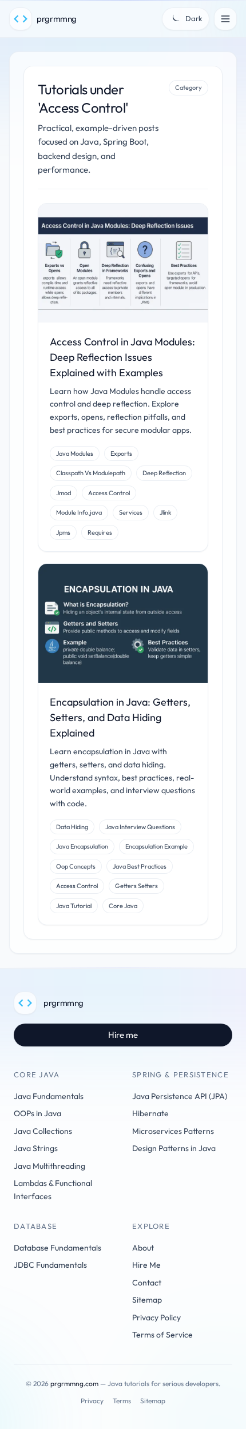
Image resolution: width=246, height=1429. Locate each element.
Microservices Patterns (173, 1131)
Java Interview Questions (140, 827)
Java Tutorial (74, 906)
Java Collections (43, 1131)
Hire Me (146, 1265)
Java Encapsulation (82, 846)
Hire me (123, 1034)
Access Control (109, 493)
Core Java (123, 906)
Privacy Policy (156, 1317)
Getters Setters (136, 886)
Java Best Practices (139, 866)
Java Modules (74, 453)
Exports (121, 453)
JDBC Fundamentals (50, 1265)
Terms (122, 1400)
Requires (100, 532)
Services (130, 512)
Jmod (63, 493)
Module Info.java (79, 512)
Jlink (165, 512)
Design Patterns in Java (174, 1148)
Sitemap (147, 1300)
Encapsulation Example (156, 846)
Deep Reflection (164, 473)
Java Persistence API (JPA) (179, 1096)
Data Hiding (72, 827)
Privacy (92, 1400)
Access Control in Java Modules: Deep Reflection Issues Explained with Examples (122, 357)
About (143, 1248)
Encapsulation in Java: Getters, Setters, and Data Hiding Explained (120, 717)
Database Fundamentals (57, 1248)
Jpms (63, 532)
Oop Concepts (76, 866)
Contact (146, 1282)
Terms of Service (162, 1335)
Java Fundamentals (49, 1096)
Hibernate (150, 1113)
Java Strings (36, 1148)
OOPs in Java (37, 1113)
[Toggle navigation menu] (225, 18)
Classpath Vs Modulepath (90, 473)
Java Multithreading (49, 1166)
